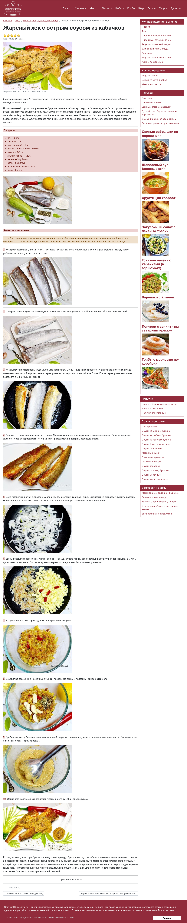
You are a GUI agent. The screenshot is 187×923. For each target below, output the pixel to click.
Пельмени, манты (151, 102)
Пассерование (149, 426)
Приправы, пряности (153, 457)
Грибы (131, 8)
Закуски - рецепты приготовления (160, 123)
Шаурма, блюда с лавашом (156, 106)
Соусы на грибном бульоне (156, 439)
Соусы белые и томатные (156, 444)
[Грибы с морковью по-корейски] (155, 377)
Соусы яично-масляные (155, 479)
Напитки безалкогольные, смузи (159, 404)
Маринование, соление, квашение (160, 492)
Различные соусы (151, 461)
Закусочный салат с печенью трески (158, 229)
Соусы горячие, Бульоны (155, 470)
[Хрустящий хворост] (155, 211)
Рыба (118, 8)
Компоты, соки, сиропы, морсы (159, 501)
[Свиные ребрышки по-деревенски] (155, 149)
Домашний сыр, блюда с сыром (159, 118)
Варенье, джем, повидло (155, 497)
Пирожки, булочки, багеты (156, 35)
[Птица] (110, 8)
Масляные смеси (151, 452)
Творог (163, 8)
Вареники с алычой (158, 297)
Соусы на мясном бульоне (156, 430)
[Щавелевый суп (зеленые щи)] (155, 182)
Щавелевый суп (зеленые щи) (155, 167)
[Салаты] (85, 8)
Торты (145, 31)
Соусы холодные (151, 466)
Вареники (147, 53)
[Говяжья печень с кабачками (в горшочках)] (155, 282)
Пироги (146, 26)
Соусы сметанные (152, 448)
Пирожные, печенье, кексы (156, 40)
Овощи (151, 8)
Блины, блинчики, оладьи (155, 48)
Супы (66, 8)
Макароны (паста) (152, 84)
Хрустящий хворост (159, 198)
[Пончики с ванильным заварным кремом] (155, 344)
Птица (105, 8)
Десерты (176, 8)
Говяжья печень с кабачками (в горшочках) (156, 264)
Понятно (167, 918)
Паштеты (147, 98)
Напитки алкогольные (154, 412)
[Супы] (70, 8)
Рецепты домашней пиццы (156, 44)
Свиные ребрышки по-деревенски (161, 134)
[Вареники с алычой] (155, 311)
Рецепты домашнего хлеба (156, 57)
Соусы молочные (151, 474)
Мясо (93, 8)
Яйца (141, 8)
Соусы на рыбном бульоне (156, 435)
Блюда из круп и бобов (154, 80)
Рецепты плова (150, 75)
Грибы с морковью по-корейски (160, 361)
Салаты (79, 8)
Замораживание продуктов (157, 513)
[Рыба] (122, 8)
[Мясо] (97, 8)
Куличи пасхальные (152, 61)
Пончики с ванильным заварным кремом (160, 328)
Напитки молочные (152, 408)
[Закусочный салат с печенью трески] (155, 245)
